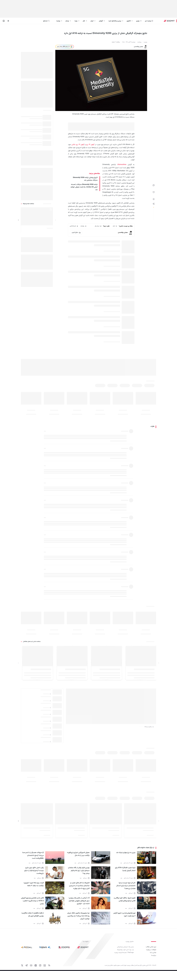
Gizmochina (122, 164)
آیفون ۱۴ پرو (90, 144)
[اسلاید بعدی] (18, 220)
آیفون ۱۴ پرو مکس (77, 144)
